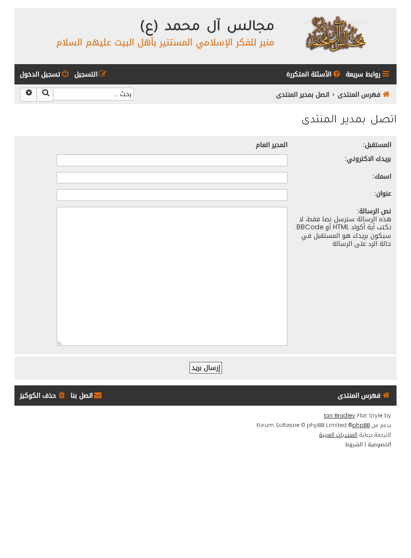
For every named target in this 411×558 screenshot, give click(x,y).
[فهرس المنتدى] (334, 33)
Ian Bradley (339, 416)
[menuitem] (314, 74)
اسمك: (381, 176)
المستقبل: (377, 144)
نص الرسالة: (374, 211)
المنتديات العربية (338, 435)
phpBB (361, 425)
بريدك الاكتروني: (368, 158)
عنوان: (382, 193)
